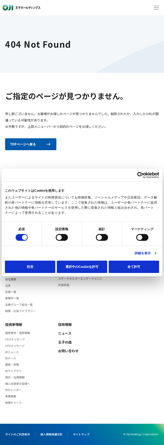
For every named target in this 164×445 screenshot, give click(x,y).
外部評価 (63, 285)
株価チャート (13, 403)
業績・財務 (12, 364)
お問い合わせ (68, 350)
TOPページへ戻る (23, 144)
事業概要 (10, 396)
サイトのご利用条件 (17, 434)
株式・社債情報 (15, 377)
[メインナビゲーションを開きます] (156, 7)
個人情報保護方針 (51, 434)
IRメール (10, 358)
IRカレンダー (13, 390)
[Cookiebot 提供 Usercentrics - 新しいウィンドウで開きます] (140, 175)
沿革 (8, 286)
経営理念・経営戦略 (17, 333)
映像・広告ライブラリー (20, 311)
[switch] (62, 237)
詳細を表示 (143, 253)
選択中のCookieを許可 (82, 266)
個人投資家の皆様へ (17, 384)
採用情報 (65, 324)
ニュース (65, 333)
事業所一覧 (12, 298)
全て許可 (133, 266)
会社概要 (10, 279)
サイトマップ (81, 434)
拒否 (30, 266)
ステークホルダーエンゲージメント (80, 279)
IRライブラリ (13, 371)
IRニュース (12, 352)
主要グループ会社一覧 (19, 304)
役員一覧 (10, 292)
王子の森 (65, 342)
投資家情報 (13, 324)
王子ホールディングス (21, 7)
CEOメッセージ (15, 339)
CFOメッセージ (15, 346)
